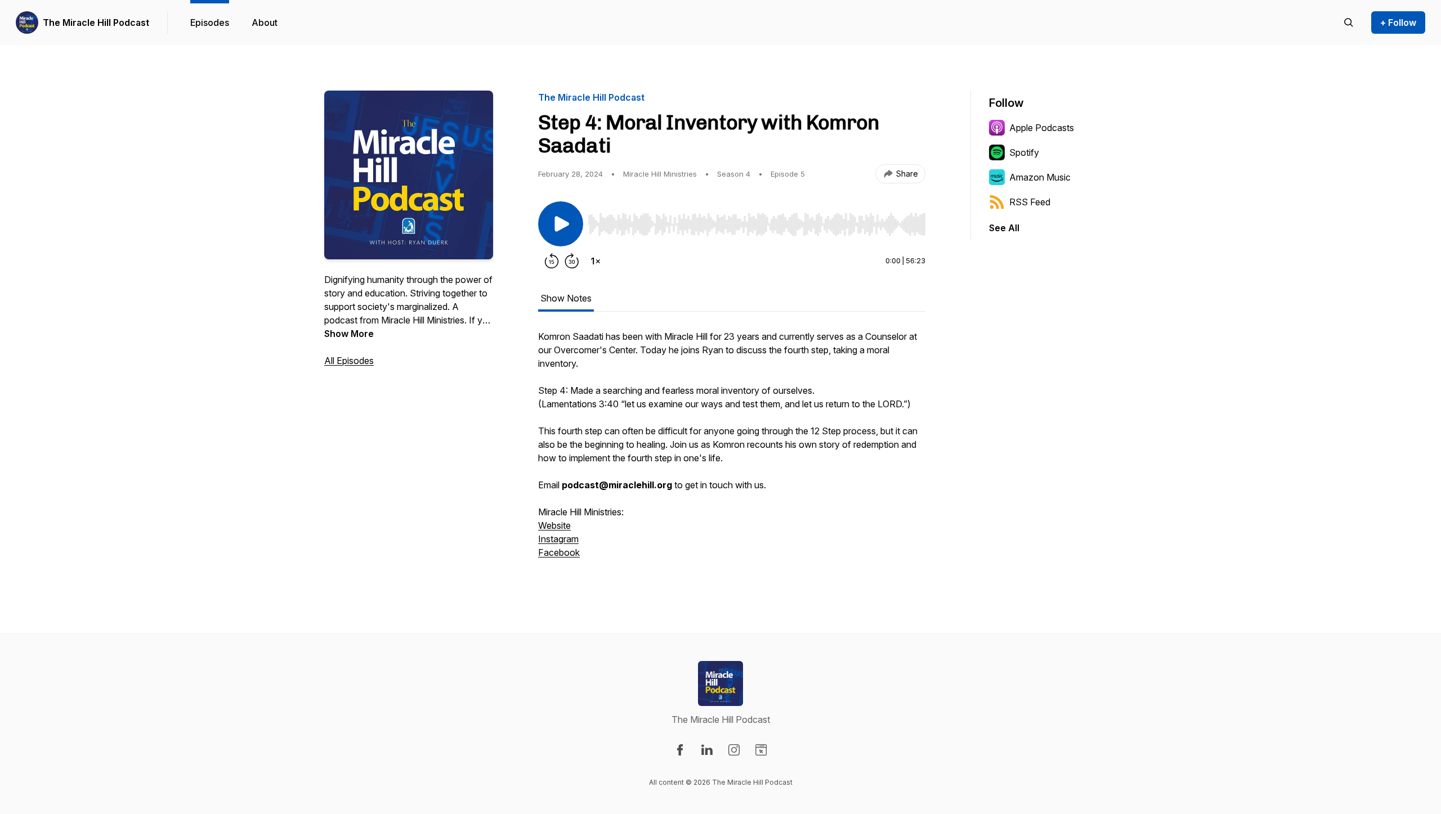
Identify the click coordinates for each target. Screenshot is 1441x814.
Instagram (558, 539)
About (265, 22)
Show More (349, 333)
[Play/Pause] (560, 223)
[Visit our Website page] (761, 749)
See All (1004, 227)
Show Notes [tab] (566, 298)
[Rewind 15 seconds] (552, 261)
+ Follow (1398, 22)
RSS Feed (1029, 202)
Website (554, 525)
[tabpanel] (731, 450)
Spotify (1024, 152)
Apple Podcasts (1041, 127)
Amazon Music (1040, 177)
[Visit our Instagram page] (734, 749)
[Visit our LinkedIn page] (707, 749)
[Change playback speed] (595, 261)
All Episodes (349, 360)
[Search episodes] (1348, 22)
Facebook (559, 552)
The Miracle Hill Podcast (96, 22)
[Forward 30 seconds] (572, 261)
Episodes (209, 22)
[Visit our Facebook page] (680, 749)
